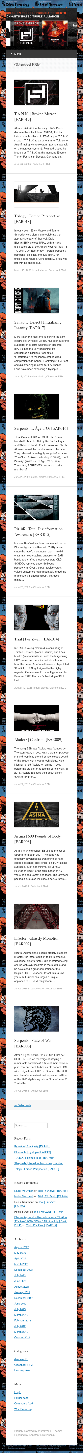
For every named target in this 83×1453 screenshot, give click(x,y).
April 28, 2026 (22, 164)
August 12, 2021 (23, 687)
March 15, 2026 (22, 270)
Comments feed (23, 1403)
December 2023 (23, 1269)
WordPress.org (23, 1409)
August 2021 (21, 1286)
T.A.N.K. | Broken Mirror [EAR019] (34, 1157)
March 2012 (21, 1332)
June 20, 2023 (22, 587)
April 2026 (20, 1258)
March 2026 (21, 1264)
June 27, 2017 (22, 784)
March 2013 (21, 1315)
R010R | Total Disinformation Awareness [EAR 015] (38, 531)
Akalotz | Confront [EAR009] (38, 739)
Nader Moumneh (23, 1190)
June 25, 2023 (22, 476)
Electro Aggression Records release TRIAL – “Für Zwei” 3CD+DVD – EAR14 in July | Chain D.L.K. (40, 1221)
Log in (17, 1392)
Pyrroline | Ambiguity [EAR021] (32, 1146)
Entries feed (21, 1398)
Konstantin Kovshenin (42, 1435)
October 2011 (22, 1337)
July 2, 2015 (21, 886)
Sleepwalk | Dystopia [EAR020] (32, 1152)
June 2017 (20, 1303)
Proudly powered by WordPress (32, 1431)
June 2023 (20, 1281)
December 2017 (23, 1298)
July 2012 (20, 1326)
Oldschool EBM (41, 164)
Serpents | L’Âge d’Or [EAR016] (41, 428)
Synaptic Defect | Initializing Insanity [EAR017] (37, 324)
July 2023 (20, 1275)
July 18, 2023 (21, 376)
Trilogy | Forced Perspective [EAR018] (36, 1169)
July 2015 (20, 1309)
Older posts (22, 1105)
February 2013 (22, 1320)
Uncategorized (22, 1370)
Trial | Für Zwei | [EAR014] (36, 639)
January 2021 (22, 1292)
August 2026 (21, 1247)
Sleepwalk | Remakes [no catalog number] (38, 1163)
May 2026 (20, 1253)
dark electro (41, 270)
